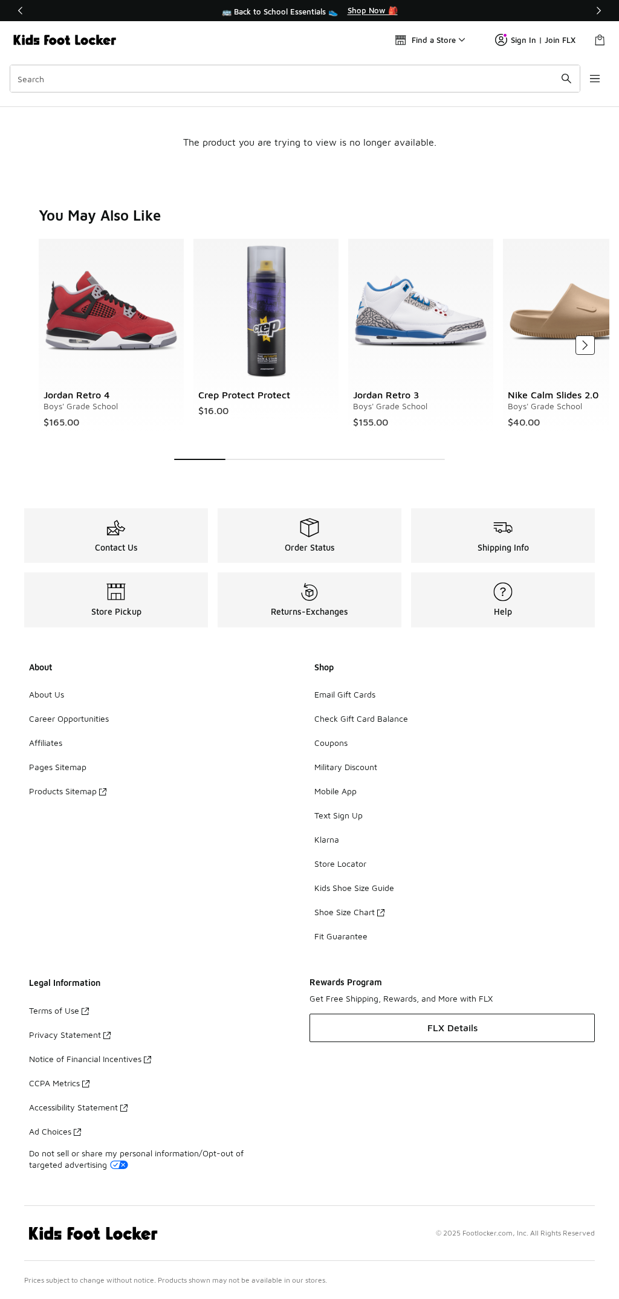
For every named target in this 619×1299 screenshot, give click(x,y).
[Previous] (21, 10)
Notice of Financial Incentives (85, 1059)
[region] (309, 11)
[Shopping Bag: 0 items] (599, 39)
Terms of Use (54, 1010)
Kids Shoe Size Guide (354, 888)
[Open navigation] (594, 78)
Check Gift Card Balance (361, 718)
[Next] (598, 10)
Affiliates (45, 742)
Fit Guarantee (341, 936)
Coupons (331, 742)
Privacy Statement (65, 1034)
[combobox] (295, 78)
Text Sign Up (338, 815)
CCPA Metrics (54, 1083)
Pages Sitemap (57, 767)
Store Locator (340, 863)
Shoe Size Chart (344, 912)
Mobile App (335, 791)
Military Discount (345, 767)
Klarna (326, 839)
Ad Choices (50, 1131)
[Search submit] (566, 78)
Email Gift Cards (344, 694)
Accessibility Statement (73, 1107)
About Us (46, 694)
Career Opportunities (69, 718)
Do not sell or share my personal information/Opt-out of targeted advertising (136, 1158)
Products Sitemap (63, 791)
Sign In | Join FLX (543, 40)
